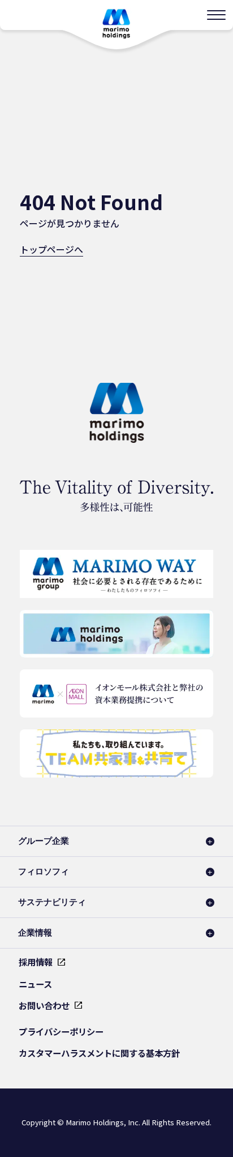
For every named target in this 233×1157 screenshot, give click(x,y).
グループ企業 (43, 841)
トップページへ (51, 249)
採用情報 (36, 961)
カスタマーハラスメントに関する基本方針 (99, 1053)
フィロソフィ (43, 871)
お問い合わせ (44, 1005)
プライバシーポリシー (61, 1031)
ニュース (35, 983)
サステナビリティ (52, 902)
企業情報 (35, 932)
